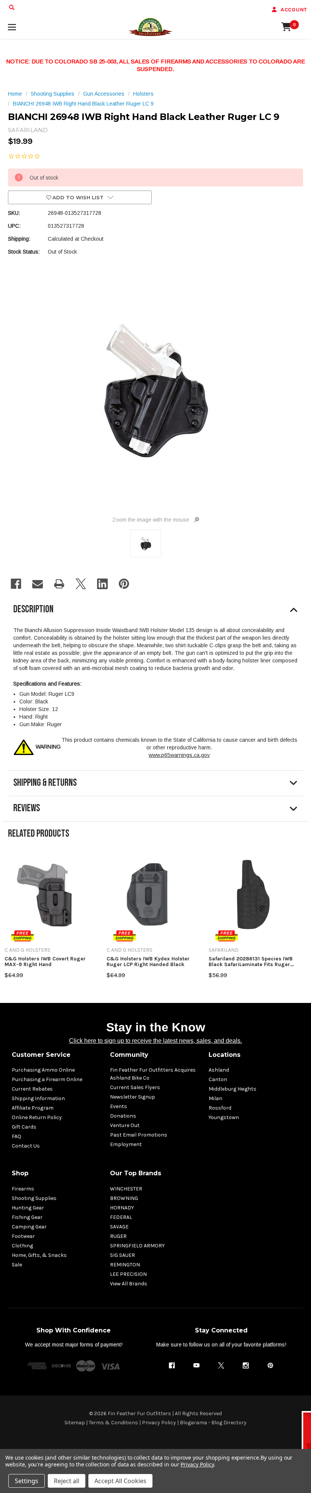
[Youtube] (196, 1365)
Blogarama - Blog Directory (213, 1422)
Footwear (23, 1236)
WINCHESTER (126, 1189)
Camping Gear (29, 1226)
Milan (215, 1098)
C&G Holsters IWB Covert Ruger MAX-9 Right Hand (45, 962)
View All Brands (128, 1283)
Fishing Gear (27, 1217)
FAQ (16, 1136)
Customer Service (41, 1054)
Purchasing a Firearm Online (47, 1079)
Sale (17, 1264)
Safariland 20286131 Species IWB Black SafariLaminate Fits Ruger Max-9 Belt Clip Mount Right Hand (251, 962)
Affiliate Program (32, 1108)
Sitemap (74, 1422)
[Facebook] (16, 584)
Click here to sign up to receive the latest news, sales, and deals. (155, 1040)
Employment (126, 1144)
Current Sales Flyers (135, 1087)
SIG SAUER (122, 1255)
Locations (224, 1054)
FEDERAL (121, 1217)
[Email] (38, 584)
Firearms (23, 1189)
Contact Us (26, 1146)
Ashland (219, 1070)
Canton (218, 1079)
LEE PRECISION (128, 1274)
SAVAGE (119, 1226)
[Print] (59, 584)
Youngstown (224, 1117)
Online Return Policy (37, 1117)
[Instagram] (245, 1365)
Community (129, 1054)
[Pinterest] (124, 584)
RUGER (118, 1236)
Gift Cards (24, 1127)
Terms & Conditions (113, 1422)
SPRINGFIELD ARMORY (137, 1245)
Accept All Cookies (120, 1481)
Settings (26, 1481)
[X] (81, 584)
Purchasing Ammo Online (43, 1070)
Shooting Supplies (34, 1198)
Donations (123, 1116)
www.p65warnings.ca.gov (179, 755)
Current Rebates (32, 1089)
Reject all (66, 1481)
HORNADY (122, 1207)
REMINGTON (125, 1264)
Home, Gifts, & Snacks (39, 1255)
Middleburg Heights (232, 1089)
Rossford (220, 1108)
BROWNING (124, 1198)
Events (118, 1106)
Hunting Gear (28, 1207)
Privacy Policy (159, 1422)
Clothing (22, 1245)
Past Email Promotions (138, 1135)
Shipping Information (38, 1098)
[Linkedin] (102, 584)
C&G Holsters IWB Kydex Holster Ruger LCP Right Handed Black (148, 962)
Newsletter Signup (132, 1097)
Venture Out (125, 1125)
